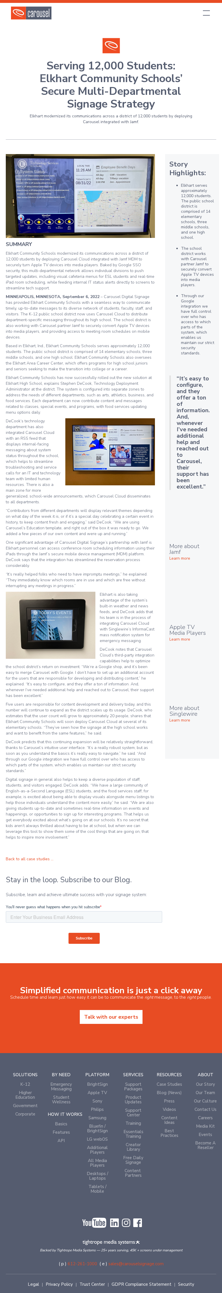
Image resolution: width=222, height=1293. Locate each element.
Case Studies (169, 1084)
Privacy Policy (59, 1284)
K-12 (25, 1084)
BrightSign (97, 1084)
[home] (31, 13)
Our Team (205, 1093)
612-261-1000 (82, 1264)
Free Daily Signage (133, 1160)
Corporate (25, 1114)
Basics (61, 1124)
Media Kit (205, 1126)
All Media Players (97, 1163)
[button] (205, 13)
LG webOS (97, 1139)
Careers (205, 1118)
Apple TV (97, 1093)
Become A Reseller (205, 1145)
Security (186, 1284)
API (61, 1141)
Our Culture (205, 1101)
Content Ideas (169, 1120)
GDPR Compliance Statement (141, 1284)
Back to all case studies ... (29, 859)
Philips (97, 1109)
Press (169, 1101)
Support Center (133, 1112)
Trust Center (92, 1284)
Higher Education (25, 1095)
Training (133, 1123)
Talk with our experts (111, 1016)
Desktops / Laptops (97, 1176)
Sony (97, 1101)
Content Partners (133, 1173)
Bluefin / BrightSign (97, 1128)
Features (61, 1132)
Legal (33, 1284)
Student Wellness (61, 1099)
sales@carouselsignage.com (136, 1264)
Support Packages (133, 1086)
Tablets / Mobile (97, 1189)
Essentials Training (133, 1134)
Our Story (205, 1084)
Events (205, 1134)
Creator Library (133, 1147)
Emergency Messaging (61, 1086)
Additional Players (97, 1150)
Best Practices (169, 1133)
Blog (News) (169, 1093)
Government (25, 1106)
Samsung (97, 1118)
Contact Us (206, 1109)
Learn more (179, 558)
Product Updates (133, 1099)
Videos (169, 1109)
